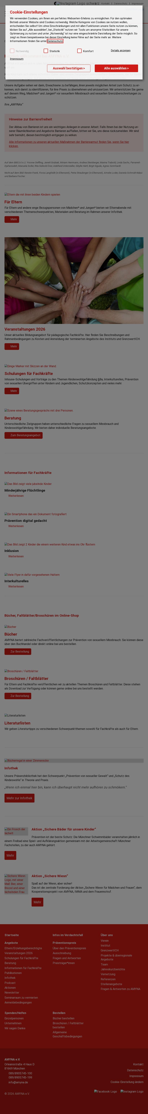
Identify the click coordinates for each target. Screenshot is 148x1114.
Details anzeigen (120, 50)
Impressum (16, 58)
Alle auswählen (116, 68)
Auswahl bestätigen (69, 68)
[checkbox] (12, 51)
